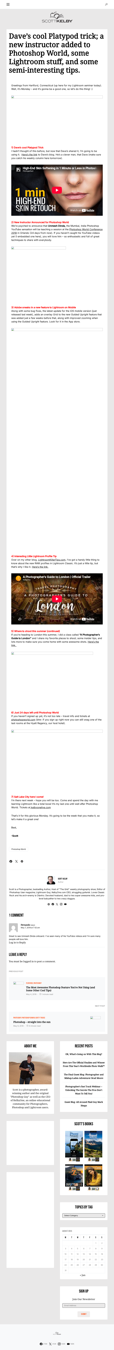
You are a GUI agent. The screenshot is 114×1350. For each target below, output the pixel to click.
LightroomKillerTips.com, (52, 559)
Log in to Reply (17, 942)
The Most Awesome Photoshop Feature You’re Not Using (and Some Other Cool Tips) (60, 989)
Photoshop (37, 983)
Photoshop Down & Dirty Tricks (33, 1017)
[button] (8, 4)
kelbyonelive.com (40, 807)
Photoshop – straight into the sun (31, 1021)
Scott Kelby (62, 878)
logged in (28, 961)
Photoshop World (18, 849)
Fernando (25, 924)
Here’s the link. (40, 566)
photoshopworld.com (23, 719)
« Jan (82, 1275)
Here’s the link (29, 154)
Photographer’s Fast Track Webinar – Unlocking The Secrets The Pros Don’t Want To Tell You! (83, 1090)
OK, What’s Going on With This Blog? (83, 1054)
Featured (29, 983)
